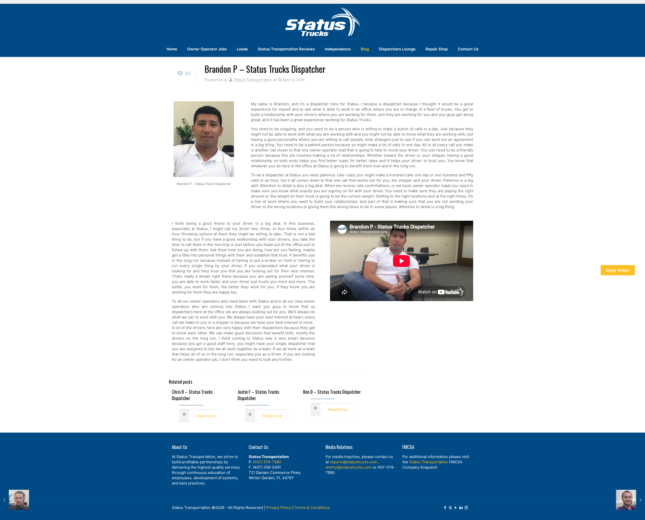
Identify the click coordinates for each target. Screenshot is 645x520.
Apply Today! (618, 270)
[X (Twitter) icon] (450, 507)
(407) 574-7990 (267, 462)
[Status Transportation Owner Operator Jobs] (322, 22)
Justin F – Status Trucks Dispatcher (258, 394)
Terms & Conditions (312, 507)
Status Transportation (253, 79)
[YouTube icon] (456, 507)
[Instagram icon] (466, 507)
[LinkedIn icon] (461, 507)
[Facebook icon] (445, 507)
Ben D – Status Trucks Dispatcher (332, 391)
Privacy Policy (278, 507)
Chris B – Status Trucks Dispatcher (192, 394)
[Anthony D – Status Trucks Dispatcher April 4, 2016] (14, 500)
